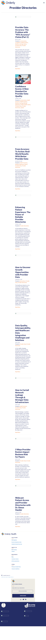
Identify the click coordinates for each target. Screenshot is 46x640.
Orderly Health (23, 104)
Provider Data (18, 45)
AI (20, 41)
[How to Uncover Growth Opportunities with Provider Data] (23, 259)
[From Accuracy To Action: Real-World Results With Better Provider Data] (23, 141)
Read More (17, 68)
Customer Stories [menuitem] (15, 559)
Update (22, 107)
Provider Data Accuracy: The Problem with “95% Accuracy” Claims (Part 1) (22, 32)
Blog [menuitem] (12, 557)
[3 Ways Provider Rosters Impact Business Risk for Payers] (23, 442)
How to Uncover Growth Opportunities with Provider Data (22, 272)
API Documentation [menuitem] (15, 561)
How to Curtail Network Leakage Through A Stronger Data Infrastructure (22, 396)
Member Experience (19, 164)
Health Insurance (23, 163)
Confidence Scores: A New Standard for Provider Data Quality (22, 91)
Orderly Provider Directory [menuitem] (17, 544)
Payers (25, 44)
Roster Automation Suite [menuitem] (16, 542)
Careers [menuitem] (13, 551)
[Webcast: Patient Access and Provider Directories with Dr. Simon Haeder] (23, 490)
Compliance (17, 42)
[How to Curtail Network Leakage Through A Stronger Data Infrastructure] (23, 382)
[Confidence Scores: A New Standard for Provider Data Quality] (23, 79)
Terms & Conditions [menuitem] (15, 568)
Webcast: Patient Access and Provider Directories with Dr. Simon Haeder (23, 504)
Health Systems (24, 42)
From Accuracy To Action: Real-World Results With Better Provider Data (22, 154)
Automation (23, 41)
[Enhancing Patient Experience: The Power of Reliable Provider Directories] (23, 199)
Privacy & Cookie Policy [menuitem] (16, 566)
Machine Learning (19, 44)
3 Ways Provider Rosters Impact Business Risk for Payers (22, 453)
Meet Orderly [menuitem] (14, 549)
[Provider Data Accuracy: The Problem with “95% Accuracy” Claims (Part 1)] (23, 20)
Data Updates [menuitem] (14, 540)
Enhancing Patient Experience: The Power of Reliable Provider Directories (22, 214)
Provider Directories (24, 226)
